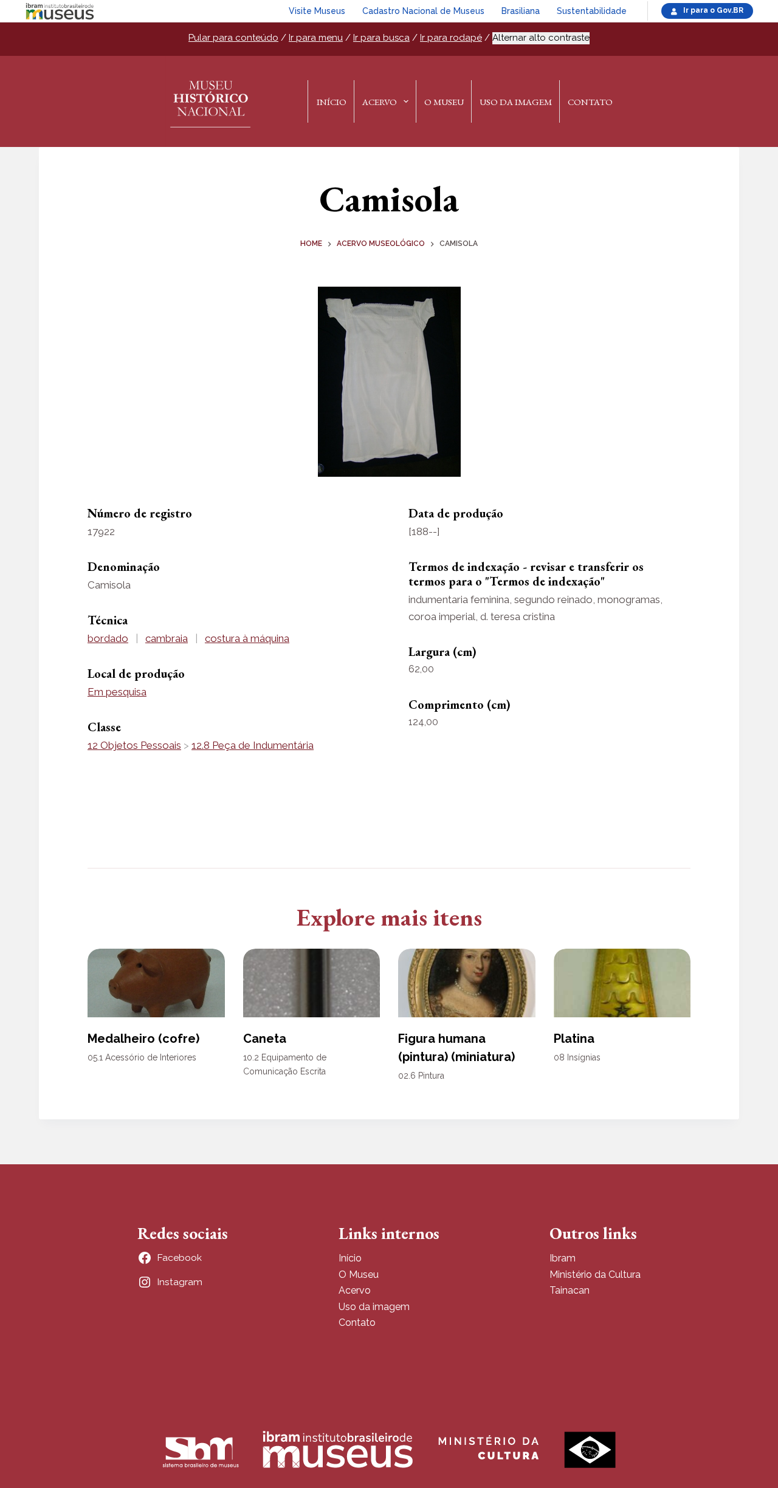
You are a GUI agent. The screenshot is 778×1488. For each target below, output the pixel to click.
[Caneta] (311, 983)
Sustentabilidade (592, 11)
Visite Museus (317, 11)
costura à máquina (247, 638)
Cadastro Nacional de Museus (423, 11)
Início (331, 102)
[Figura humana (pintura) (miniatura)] (466, 983)
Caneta (264, 1038)
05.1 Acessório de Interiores (142, 1057)
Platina (574, 1038)
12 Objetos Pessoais (134, 745)
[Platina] (622, 983)
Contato (590, 102)
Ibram (562, 1258)
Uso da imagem (374, 1306)
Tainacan (569, 1290)
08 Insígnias (577, 1057)
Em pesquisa (117, 692)
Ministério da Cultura (595, 1274)
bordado (108, 638)
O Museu (444, 102)
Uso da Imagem (516, 102)
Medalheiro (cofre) (143, 1038)
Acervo (379, 102)
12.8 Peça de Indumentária (252, 745)
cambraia (166, 638)
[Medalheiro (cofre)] (156, 983)
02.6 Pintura (421, 1075)
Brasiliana (520, 11)
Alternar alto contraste (541, 37)
